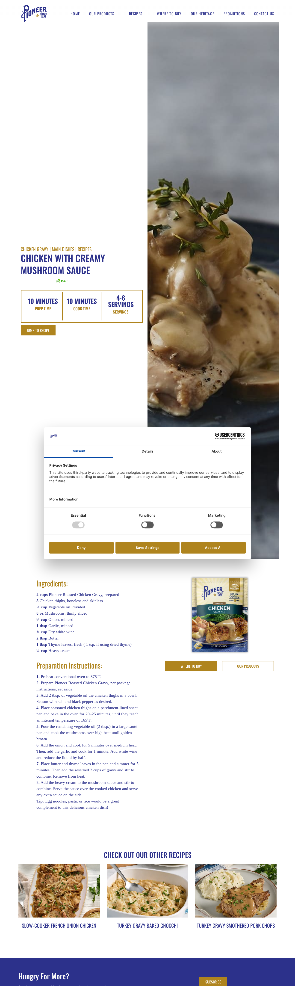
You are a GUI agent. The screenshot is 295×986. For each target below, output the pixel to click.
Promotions (234, 13)
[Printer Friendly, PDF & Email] (61, 282)
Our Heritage (202, 13)
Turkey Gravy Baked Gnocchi (147, 925)
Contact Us (264, 13)
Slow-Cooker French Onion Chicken (59, 925)
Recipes (135, 13)
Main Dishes (63, 249)
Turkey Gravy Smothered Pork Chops (236, 925)
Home (75, 13)
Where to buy (169, 13)
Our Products (101, 13)
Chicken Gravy (34, 249)
